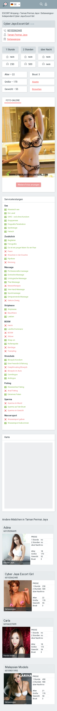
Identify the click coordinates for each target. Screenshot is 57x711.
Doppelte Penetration (17, 224)
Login (46, 3)
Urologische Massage (17, 278)
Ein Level (11, 213)
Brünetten (37, 89)
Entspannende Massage (18, 297)
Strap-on (11, 340)
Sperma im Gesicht (16, 410)
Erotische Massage (16, 275)
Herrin (10, 325)
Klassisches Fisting (16, 387)
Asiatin (35, 82)
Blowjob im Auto (15, 371)
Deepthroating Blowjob (17, 367)
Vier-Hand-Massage (16, 289)
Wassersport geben (16, 419)
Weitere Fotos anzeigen (28, 185)
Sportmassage (14, 293)
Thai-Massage (14, 282)
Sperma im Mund (15, 403)
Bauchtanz (12, 313)
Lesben (11, 316)
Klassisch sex (13, 209)
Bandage (11, 347)
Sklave (10, 336)
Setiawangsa (47, 13)
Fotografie (12, 244)
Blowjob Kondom (15, 360)
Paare (10, 251)
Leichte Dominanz (15, 329)
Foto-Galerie (13, 100)
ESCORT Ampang (10, 13)
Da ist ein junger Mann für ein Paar (22, 247)
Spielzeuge (12, 228)
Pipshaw (11, 258)
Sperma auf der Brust (17, 407)
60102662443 (14, 30)
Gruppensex (13, 220)
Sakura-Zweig (13, 300)
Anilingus (12, 378)
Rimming (11, 262)
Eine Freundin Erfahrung (18, 363)
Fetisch (11, 231)
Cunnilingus (13, 374)
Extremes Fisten (14, 394)
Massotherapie (14, 286)
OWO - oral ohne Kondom (18, 217)
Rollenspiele (13, 344)
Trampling (12, 351)
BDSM (10, 333)
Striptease (12, 309)
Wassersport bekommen (18, 423)
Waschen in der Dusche (18, 255)
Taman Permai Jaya (29, 13)
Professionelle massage (18, 271)
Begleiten (12, 240)
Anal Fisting (13, 391)
